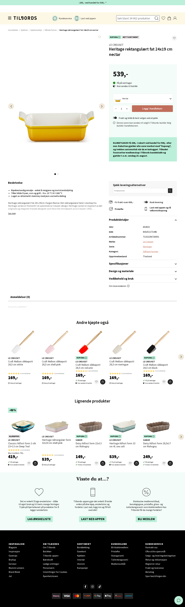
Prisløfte (119, 209)
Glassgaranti (117, 555)
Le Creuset (116, 45)
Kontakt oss (151, 547)
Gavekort (81, 551)
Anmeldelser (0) (20, 297)
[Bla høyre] (102, 106)
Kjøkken (24, 30)
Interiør (81, 559)
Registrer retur (152, 563)
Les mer (12, 213)
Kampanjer (82, 567)
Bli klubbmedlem (119, 547)
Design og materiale (121, 271)
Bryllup (12, 559)
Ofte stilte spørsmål (155, 551)
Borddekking (83, 547)
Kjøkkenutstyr (36, 30)
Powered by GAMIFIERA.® (17, 307)
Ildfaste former (51, 30)
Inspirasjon (14, 551)
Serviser (12, 563)
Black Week (14, 571)
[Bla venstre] (11, 106)
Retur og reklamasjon (156, 559)
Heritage (147, 246)
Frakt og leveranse (154, 567)
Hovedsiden (13, 30)
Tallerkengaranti (119, 559)
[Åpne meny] (10, 18)
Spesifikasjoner (118, 263)
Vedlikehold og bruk (121, 278)
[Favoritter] (96, 381)
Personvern (48, 567)
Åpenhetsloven (50, 576)
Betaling (149, 571)
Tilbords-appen (50, 555)
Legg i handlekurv (152, 108)
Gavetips (13, 555)
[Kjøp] (102, 381)
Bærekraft (48, 559)
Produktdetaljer (119, 219)
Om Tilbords (49, 547)
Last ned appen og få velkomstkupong (160, 209)
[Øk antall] (127, 108)
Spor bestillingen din (155, 576)
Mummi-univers (16, 567)
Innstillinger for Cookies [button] (55, 571)
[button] (174, 38)
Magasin (13, 547)
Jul (10, 576)
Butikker (47, 551)
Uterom (81, 563)
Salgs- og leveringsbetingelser (160, 555)
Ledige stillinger (51, 563)
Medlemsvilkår (118, 563)
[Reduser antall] (116, 108)
